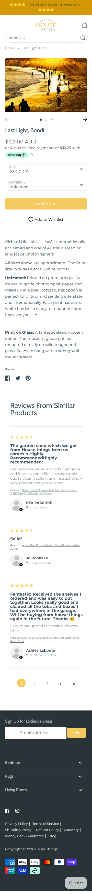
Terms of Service (45, 824)
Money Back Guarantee (24, 836)
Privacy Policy (16, 824)
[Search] (83, 38)
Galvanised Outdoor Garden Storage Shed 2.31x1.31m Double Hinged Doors (43, 491)
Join (76, 732)
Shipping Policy (18, 830)
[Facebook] (7, 811)
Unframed (19, 186)
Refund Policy (47, 830)
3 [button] (51, 119)
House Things (46, 849)
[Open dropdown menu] (80, 763)
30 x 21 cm (19, 171)
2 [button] (46, 119)
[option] (46, 85)
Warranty (71, 830)
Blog (52, 836)
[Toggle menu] (8, 25)
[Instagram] (17, 811)
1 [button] (41, 119)
